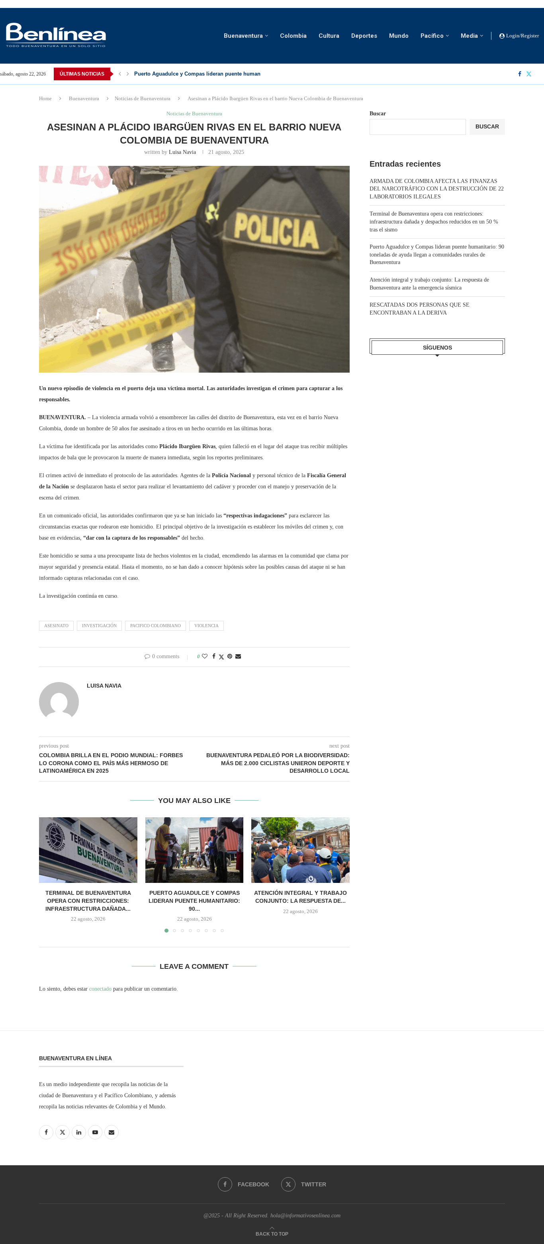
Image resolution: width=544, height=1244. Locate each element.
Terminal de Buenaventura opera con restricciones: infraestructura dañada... (88, 901)
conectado (100, 989)
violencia (206, 625)
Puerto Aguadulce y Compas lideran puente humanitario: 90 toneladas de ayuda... (235, 74)
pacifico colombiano (155, 625)
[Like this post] (204, 656)
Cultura (329, 35)
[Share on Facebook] (213, 656)
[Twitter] (529, 74)
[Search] (540, 74)
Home (45, 98)
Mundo (399, 35)
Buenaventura (243, 35)
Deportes (364, 35)
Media (469, 35)
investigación (99, 625)
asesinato (56, 625)
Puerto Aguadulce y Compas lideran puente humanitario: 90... (194, 901)
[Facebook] (520, 74)
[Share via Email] (238, 656)
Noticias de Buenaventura (142, 98)
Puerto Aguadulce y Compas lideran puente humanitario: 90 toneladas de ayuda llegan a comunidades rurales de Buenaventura (437, 254)
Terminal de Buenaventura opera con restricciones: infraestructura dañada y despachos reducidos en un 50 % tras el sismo (434, 221)
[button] (120, 74)
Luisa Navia (182, 152)
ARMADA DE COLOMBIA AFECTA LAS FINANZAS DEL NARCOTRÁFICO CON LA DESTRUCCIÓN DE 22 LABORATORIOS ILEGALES (437, 189)
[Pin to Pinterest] (229, 656)
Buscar (378, 114)
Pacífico (432, 35)
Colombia (293, 35)
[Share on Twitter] (221, 657)
